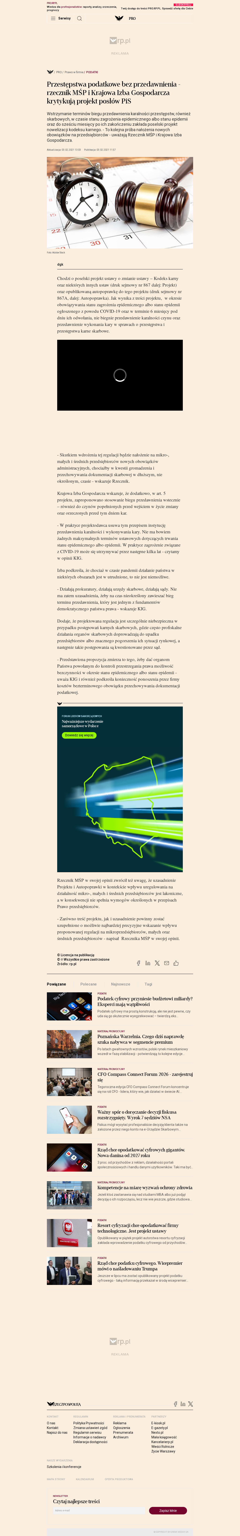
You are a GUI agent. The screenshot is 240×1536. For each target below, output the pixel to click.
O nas (51, 1423)
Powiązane (56, 984)
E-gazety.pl (159, 1428)
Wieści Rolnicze (162, 1446)
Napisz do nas (57, 1432)
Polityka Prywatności (88, 1423)
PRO (132, 18)
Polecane (88, 984)
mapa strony (56, 1479)
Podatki (92, 72)
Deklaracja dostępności (90, 1442)
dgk (60, 264)
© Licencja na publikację (76, 955)
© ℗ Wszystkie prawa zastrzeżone (83, 959)
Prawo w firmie (74, 72)
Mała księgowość (164, 1437)
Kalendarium (85, 1479)
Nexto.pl (157, 1432)
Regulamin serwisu (87, 1432)
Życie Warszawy (163, 1451)
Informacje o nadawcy (89, 1437)
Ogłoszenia (121, 1428)
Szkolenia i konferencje (64, 1467)
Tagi (148, 984)
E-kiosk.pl (158, 1423)
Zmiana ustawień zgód (90, 1428)
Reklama (119, 1423)
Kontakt (52, 1428)
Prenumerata (123, 1432)
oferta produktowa (119, 1479)
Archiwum (120, 1437)
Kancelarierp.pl (162, 1442)
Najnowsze (120, 984)
